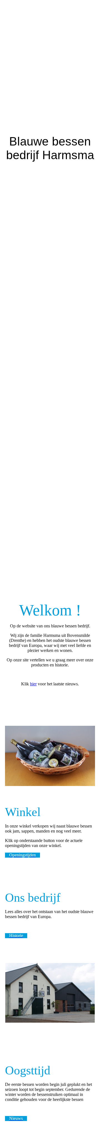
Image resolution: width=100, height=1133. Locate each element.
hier (33, 683)
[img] (50, 283)
